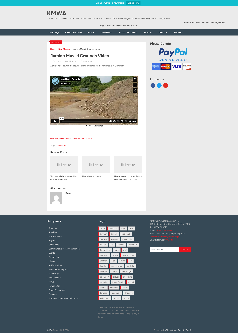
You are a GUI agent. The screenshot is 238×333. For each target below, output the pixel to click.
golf (125, 250)
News (51, 282)
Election (121, 244)
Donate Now (133, 3)
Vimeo (90, 138)
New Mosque (64, 49)
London (103, 266)
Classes (114, 239)
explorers (133, 244)
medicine (131, 266)
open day (104, 277)
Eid (111, 244)
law (130, 261)
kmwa (58, 61)
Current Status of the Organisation (64, 249)
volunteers (104, 298)
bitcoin (114, 234)
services (114, 287)
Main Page (54, 32)
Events (52, 253)
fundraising (105, 250)
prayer (116, 277)
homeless (104, 255)
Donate (90, 32)
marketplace (116, 266)
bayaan (103, 234)
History (52, 261)
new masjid (61, 145)
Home (53, 49)
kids (113, 261)
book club (125, 234)
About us (163, 32)
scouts (103, 287)
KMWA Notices (55, 265)
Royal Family (118, 282)
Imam (115, 255)
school (131, 282)
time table (116, 293)
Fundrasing (54, 257)
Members (178, 32)
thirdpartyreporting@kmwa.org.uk (165, 236)
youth (126, 298)
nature (114, 271)
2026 (102, 228)
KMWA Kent (79, 138)
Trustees (128, 293)
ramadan (104, 282)
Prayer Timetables (57, 290)
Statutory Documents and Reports (64, 298)
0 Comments (86, 61)
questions (127, 277)
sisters (125, 287)
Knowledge (54, 273)
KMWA (56, 13)
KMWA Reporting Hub (58, 269)
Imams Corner (128, 255)
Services (148, 32)
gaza (116, 250)
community (127, 239)
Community (54, 244)
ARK (131, 228)
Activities (53, 232)
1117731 (169, 240)
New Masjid (107, 32)
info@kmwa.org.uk (164, 230)
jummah (103, 261)
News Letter (54, 286)
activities (113, 228)
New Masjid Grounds (59, 138)
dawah (103, 244)
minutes (103, 271)
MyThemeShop (170, 330)
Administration (55, 236)
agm (123, 228)
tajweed (103, 293)
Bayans (52, 240)
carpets (103, 239)
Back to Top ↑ (184, 330)
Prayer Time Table (73, 32)
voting (116, 298)
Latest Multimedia (127, 32)
